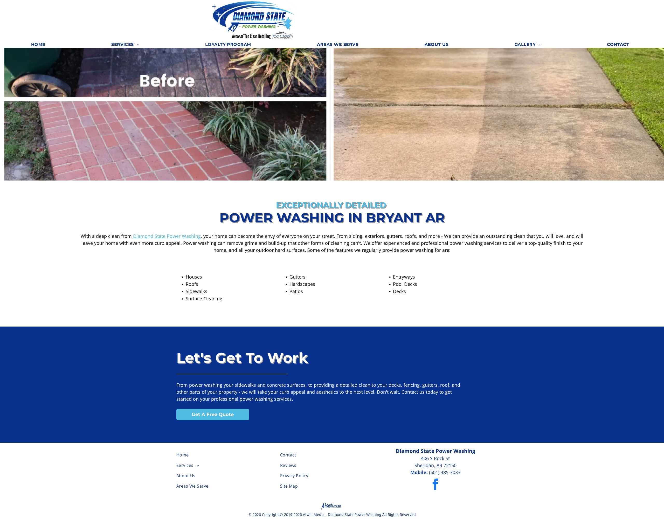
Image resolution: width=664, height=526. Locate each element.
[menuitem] (40, 44)
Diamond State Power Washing (167, 236)
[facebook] (435, 485)
